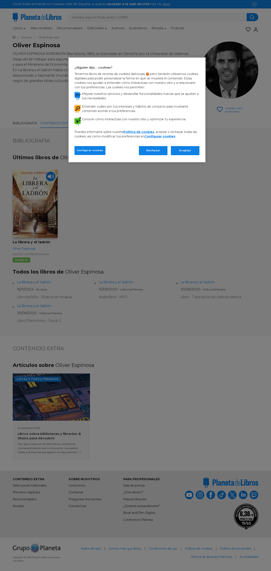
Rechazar (153, 150)
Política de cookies (138, 132)
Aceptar (185, 150)
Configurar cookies (90, 150)
